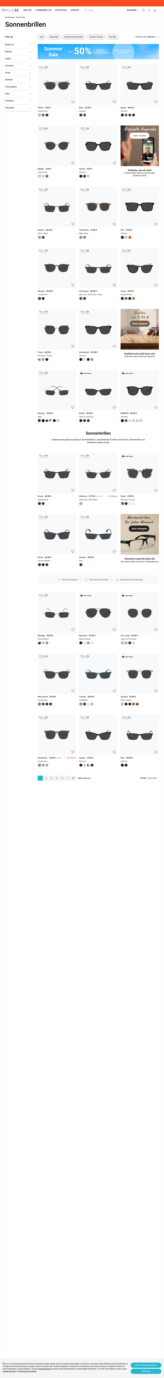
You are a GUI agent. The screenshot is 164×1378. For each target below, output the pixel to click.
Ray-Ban (112, 37)
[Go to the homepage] (10, 10)
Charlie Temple (96, 37)
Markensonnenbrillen (73, 37)
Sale (42, 37)
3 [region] (51, 778)
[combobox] (97, 10)
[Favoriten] (149, 10)
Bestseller (54, 37)
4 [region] (56, 778)
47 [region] (73, 778)
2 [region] (45, 778)
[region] (57, 79)
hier (107, 442)
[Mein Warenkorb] (155, 10)
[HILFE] (143, 10)
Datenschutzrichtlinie (27, 1371)
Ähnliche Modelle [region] (56, 98)
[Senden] (86, 10)
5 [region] (62, 778)
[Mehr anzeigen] (58, 420)
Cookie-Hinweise (9, 1371)
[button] (18, 44)
